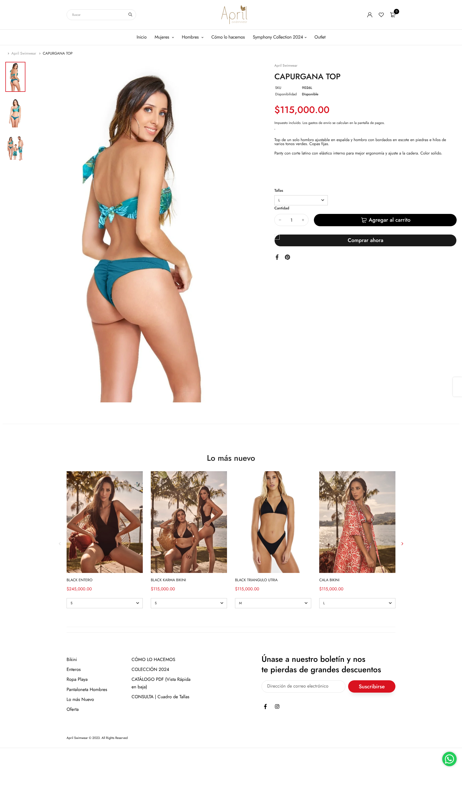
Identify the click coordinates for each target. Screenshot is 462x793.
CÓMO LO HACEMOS (153, 659)
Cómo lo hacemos (228, 37)
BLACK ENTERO (80, 580)
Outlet (319, 37)
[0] (392, 14)
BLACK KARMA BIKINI (168, 580)
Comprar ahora (365, 240)
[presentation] (60, 544)
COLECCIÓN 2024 (150, 670)
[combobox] (101, 14)
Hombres (191, 37)
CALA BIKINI (329, 580)
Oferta (73, 709)
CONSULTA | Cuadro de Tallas (160, 697)
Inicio (142, 37)
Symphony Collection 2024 (278, 37)
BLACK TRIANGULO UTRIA (256, 580)
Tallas (278, 190)
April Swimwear (24, 53)
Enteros (74, 670)
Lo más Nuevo (80, 699)
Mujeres (162, 37)
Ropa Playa (77, 680)
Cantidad (281, 208)
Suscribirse (372, 686)
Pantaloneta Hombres (87, 689)
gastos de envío (319, 122)
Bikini (72, 659)
